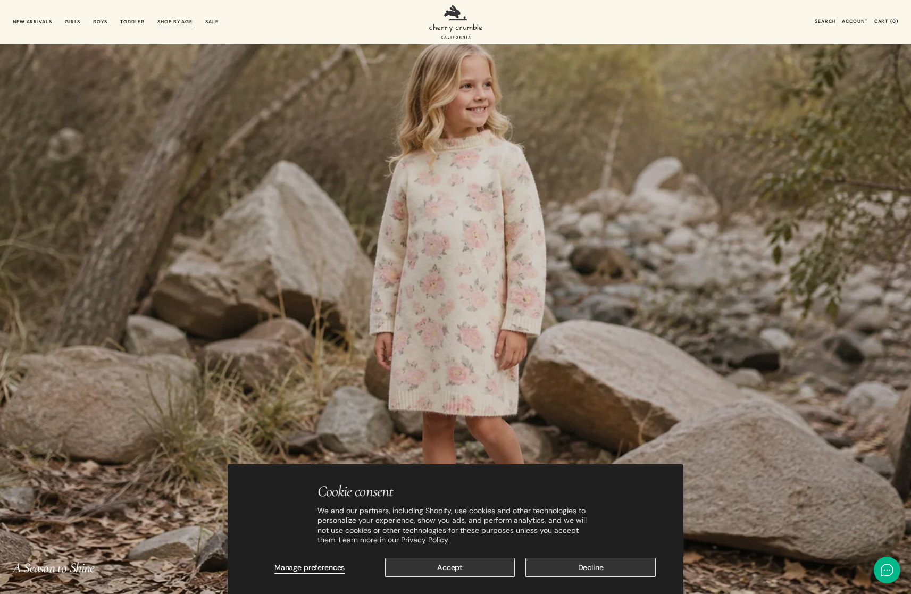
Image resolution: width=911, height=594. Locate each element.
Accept (450, 567)
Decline (591, 567)
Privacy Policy (424, 540)
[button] (825, 22)
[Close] (887, 489)
